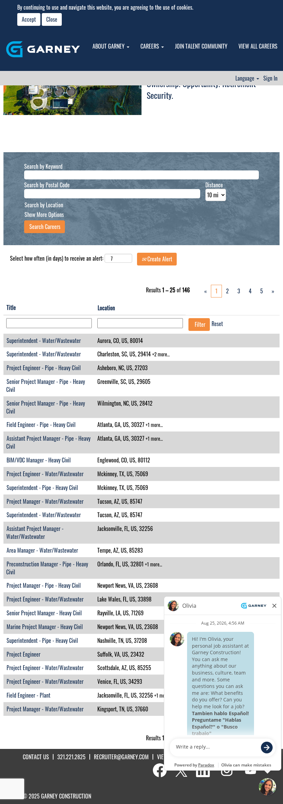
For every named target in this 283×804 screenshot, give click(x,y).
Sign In (270, 78)
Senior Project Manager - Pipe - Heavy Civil (45, 385)
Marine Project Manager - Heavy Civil (45, 627)
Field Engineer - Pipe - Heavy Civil (41, 424)
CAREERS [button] (150, 46)
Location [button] (106, 308)
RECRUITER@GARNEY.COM (121, 757)
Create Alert (159, 259)
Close (51, 19)
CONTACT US (36, 757)
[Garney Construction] (43, 49)
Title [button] (11, 307)
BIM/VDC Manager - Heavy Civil (39, 460)
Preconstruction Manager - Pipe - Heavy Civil (47, 568)
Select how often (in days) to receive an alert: (56, 258)
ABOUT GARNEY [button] (109, 46)
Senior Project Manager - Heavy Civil (44, 613)
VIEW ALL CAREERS (257, 46)
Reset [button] (217, 324)
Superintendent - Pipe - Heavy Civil (42, 487)
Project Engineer (23, 654)
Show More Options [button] (44, 214)
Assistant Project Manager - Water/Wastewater (35, 532)
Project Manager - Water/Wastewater (45, 501)
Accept (29, 19)
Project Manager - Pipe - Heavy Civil (44, 585)
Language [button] (245, 78)
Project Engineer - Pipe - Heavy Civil (44, 368)
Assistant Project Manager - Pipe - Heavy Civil (48, 442)
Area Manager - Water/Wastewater (42, 550)
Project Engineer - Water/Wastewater (45, 474)
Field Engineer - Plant (28, 695)
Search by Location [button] (44, 205)
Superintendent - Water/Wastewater (44, 340)
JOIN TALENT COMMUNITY (201, 46)
